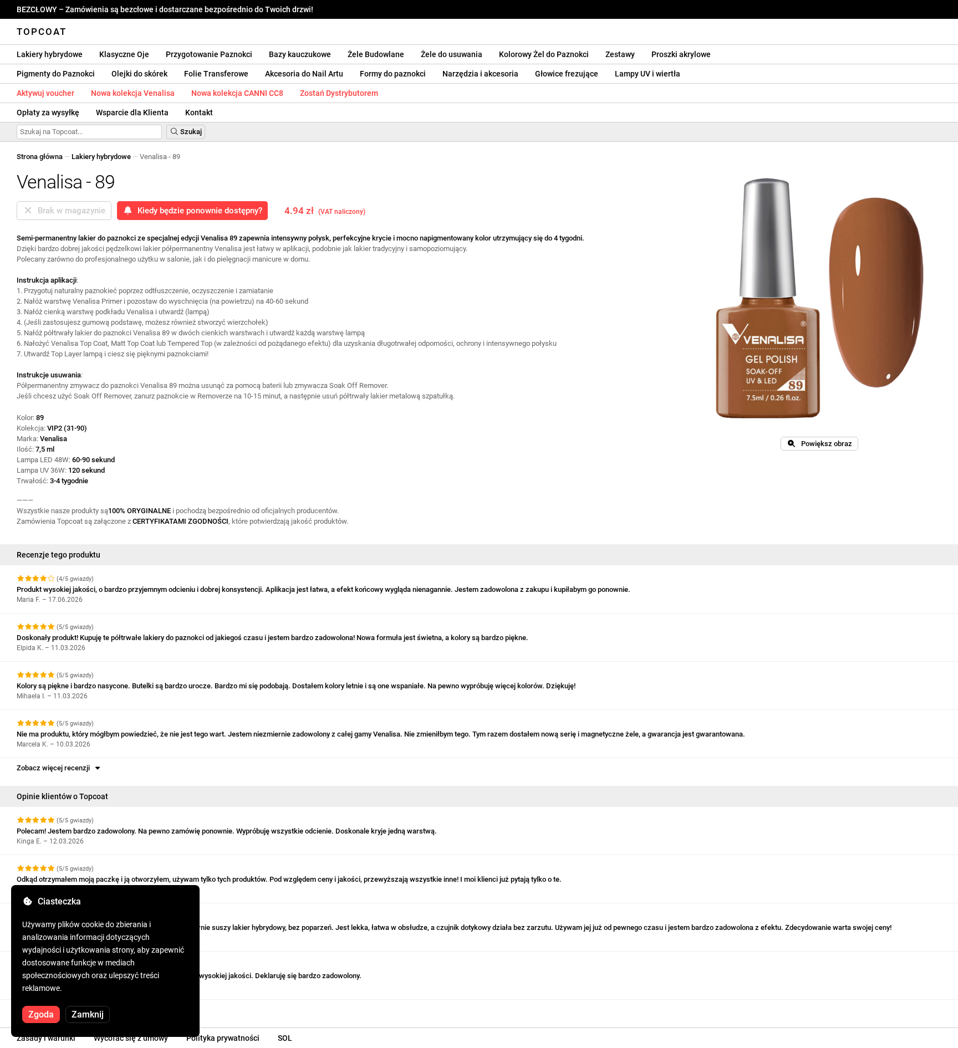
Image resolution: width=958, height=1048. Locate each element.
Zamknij (88, 1014)
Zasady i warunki (46, 1038)
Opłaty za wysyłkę (48, 112)
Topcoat (42, 31)
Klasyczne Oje (124, 54)
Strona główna (40, 156)
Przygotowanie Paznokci (209, 54)
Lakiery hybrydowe (50, 54)
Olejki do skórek (139, 73)
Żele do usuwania (451, 54)
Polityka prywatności (222, 1038)
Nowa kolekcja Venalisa (133, 93)
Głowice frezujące (566, 73)
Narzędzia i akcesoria (480, 73)
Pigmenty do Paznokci (56, 73)
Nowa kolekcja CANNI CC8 (237, 93)
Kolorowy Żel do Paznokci (544, 54)
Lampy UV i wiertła (647, 73)
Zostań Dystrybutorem (339, 93)
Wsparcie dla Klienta (132, 112)
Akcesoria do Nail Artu (304, 73)
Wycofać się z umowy (131, 1038)
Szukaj (190, 131)
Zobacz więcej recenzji (55, 768)
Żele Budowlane (376, 54)
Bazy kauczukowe (300, 54)
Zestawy (620, 54)
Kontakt (199, 112)
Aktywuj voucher (45, 93)
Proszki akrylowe (681, 54)
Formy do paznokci (393, 73)
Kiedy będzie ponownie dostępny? (197, 211)
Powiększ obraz (824, 443)
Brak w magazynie (69, 211)
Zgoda (41, 1014)
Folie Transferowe (216, 73)
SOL (285, 1038)
